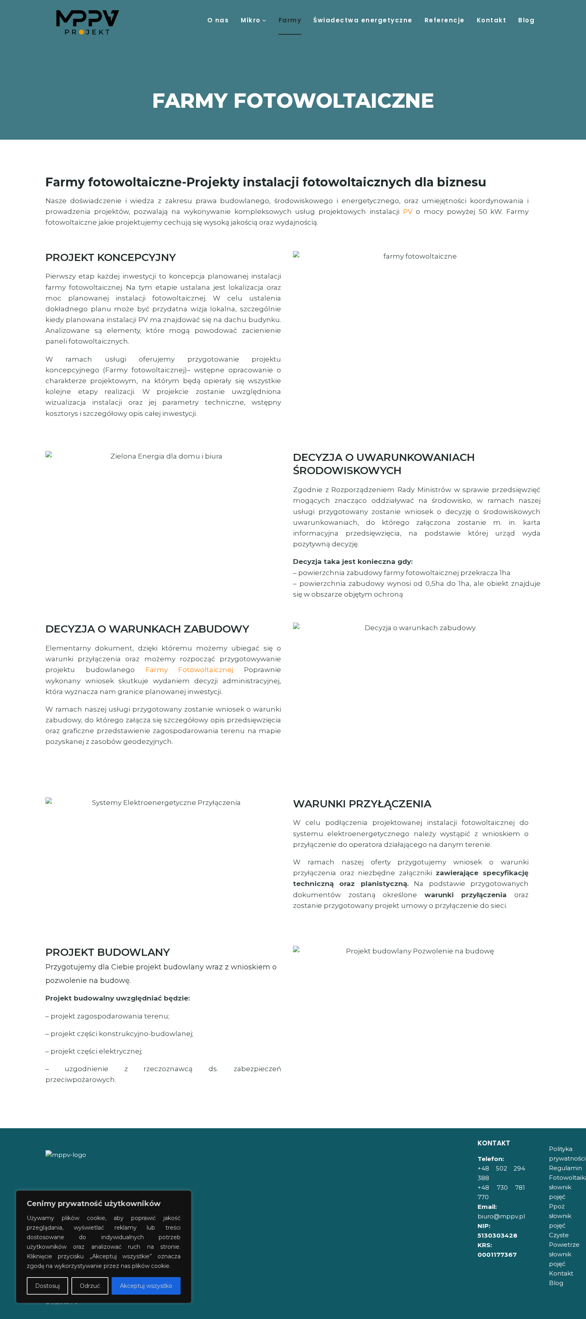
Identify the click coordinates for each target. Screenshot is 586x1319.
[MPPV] (87, 23)
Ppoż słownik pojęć (560, 1215)
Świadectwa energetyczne (363, 20)
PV (408, 212)
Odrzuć (90, 1285)
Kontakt (492, 20)
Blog (526, 20)
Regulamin (565, 1168)
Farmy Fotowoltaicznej (190, 670)
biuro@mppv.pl (501, 1216)
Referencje (445, 20)
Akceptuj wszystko (146, 1285)
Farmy (290, 20)
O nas (218, 20)
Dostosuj (47, 1285)
